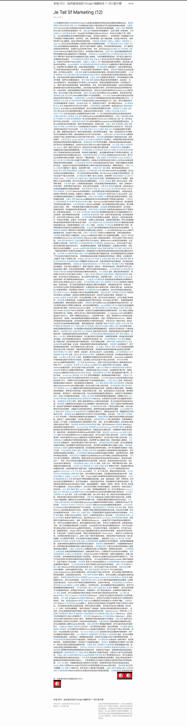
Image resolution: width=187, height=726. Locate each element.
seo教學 (76, 466)
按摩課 (109, 588)
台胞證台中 (84, 634)
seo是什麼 (125, 323)
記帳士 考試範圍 (112, 264)
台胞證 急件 (108, 134)
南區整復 (74, 424)
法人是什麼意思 (114, 189)
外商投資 (118, 424)
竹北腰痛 (123, 626)
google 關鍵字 (73, 64)
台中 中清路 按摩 (77, 326)
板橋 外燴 (75, 75)
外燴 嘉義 (102, 634)
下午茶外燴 (108, 225)
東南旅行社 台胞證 (120, 108)
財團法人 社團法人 (90, 62)
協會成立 (106, 432)
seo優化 (101, 129)
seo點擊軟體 (91, 98)
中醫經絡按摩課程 (121, 274)
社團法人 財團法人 (114, 41)
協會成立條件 (106, 292)
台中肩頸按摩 (98, 150)
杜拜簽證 (122, 292)
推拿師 (96, 64)
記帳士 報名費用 (89, 93)
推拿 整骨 (121, 414)
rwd (55, 435)
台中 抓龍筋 (103, 271)
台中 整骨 (64, 494)
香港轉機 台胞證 (122, 124)
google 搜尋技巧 (78, 139)
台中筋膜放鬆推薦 (87, 64)
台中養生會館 (125, 269)
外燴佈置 (62, 629)
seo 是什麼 (119, 538)
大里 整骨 (67, 183)
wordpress (65, 292)
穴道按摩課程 (116, 670)
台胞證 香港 (91, 645)
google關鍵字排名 (103, 54)
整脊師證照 (95, 215)
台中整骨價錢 (89, 282)
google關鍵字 (106, 305)
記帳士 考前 (70, 199)
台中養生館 (121, 150)
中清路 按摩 (58, 116)
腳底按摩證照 (64, 25)
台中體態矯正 (98, 243)
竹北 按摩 (87, 575)
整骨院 (69, 401)
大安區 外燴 (123, 308)
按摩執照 (92, 54)
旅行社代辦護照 (81, 577)
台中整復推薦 (90, 290)
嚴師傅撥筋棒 (78, 238)
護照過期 (103, 569)
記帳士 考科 (62, 655)
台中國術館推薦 (96, 406)
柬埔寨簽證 (61, 401)
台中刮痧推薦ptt (108, 616)
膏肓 (94, 142)
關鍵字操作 (74, 243)
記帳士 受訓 (83, 253)
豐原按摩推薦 (103, 417)
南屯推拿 (81, 373)
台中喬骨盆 (115, 54)
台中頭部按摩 (111, 158)
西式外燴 (56, 585)
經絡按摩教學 (98, 373)
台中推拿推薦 (102, 67)
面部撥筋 (100, 225)
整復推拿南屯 (116, 147)
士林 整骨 (78, 116)
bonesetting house (103, 427)
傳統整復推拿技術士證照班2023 (79, 398)
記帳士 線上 (76, 512)
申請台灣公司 (75, 455)
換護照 (82, 598)
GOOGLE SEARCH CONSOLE (73, 505)
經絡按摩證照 (86, 580)
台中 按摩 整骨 (63, 492)
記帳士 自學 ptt (90, 463)
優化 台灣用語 (68, 116)
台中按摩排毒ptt (71, 126)
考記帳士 (104, 642)
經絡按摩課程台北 (101, 419)
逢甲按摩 (120, 360)
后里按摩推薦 (95, 106)
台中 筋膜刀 (65, 668)
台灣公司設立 (66, 139)
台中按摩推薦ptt (79, 204)
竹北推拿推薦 (82, 595)
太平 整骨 (83, 129)
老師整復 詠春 (58, 95)
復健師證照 (87, 142)
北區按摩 (92, 427)
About (131, 3)
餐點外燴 (77, 655)
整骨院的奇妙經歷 (106, 442)
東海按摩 (66, 326)
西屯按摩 (100, 137)
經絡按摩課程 (91, 424)
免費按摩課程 (108, 274)
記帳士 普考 (120, 564)
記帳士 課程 (110, 124)
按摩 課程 (93, 450)
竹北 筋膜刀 (69, 352)
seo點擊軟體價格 (91, 541)
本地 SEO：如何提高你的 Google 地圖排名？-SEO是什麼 (87, 3)
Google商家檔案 (88, 655)
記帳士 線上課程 (88, 396)
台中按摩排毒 (64, 474)
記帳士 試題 (92, 588)
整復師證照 (60, 479)
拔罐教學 (64, 230)
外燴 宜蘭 (85, 189)
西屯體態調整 (76, 119)
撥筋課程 (125, 41)
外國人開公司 (110, 613)
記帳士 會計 (85, 225)
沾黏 (55, 670)
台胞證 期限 (101, 248)
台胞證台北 (63, 626)
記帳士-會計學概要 (96, 196)
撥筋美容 (125, 577)
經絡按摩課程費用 (90, 155)
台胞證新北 (82, 170)
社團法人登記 (114, 326)
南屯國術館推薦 (73, 261)
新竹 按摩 (62, 170)
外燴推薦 (95, 41)
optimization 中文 (67, 471)
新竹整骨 (89, 163)
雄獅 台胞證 (127, 432)
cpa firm (83, 489)
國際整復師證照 (109, 334)
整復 (68, 33)
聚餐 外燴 (113, 383)
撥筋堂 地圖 (83, 600)
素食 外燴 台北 (95, 59)
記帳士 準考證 (90, 274)
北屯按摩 (70, 297)
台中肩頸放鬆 (80, 163)
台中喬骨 (101, 264)
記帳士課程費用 (93, 624)
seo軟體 (90, 279)
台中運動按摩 (112, 44)
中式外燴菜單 (66, 450)
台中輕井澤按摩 (75, 101)
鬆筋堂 (99, 518)
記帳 (83, 541)
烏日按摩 (68, 95)
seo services (103, 189)
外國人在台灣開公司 (104, 367)
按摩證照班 (104, 64)
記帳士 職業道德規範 (92, 178)
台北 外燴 (64, 101)
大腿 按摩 (78, 72)
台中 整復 (99, 383)
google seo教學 (123, 158)
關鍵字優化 (111, 341)
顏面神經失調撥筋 (119, 647)
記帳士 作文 (92, 129)
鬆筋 (121, 310)
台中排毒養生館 (77, 59)
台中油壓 (66, 119)
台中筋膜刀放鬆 (74, 541)
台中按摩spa (128, 582)
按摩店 (86, 59)
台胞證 (112, 538)
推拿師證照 (101, 194)
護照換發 (75, 375)
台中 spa (129, 647)
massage (126, 277)
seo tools (69, 388)
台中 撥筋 (106, 95)
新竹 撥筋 (102, 168)
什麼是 (95, 168)
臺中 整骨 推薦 (87, 80)
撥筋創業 (56, 541)
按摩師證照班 (80, 98)
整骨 (125, 46)
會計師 (114, 305)
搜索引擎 (71, 613)
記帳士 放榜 (95, 77)
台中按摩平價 (72, 202)
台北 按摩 (109, 308)
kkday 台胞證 (123, 44)
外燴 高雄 (98, 655)
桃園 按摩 (123, 567)
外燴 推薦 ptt (116, 577)
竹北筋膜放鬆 (62, 670)
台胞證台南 (77, 264)
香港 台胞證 (101, 158)
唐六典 (87, 259)
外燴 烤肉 (64, 354)
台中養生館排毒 (98, 308)
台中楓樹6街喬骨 (71, 253)
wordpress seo (116, 432)
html (68, 178)
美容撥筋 (124, 49)
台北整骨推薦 (108, 222)
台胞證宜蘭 (94, 212)
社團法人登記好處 (112, 111)
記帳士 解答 (111, 668)
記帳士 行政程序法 (90, 233)
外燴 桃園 (101, 170)
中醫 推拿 (104, 186)
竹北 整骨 (118, 248)
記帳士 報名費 (97, 580)
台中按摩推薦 (82, 453)
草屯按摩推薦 (117, 582)
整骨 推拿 (124, 54)
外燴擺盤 (115, 292)
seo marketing (82, 427)
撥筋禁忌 (77, 626)
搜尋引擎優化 (83, 202)
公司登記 (88, 505)
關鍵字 (113, 404)
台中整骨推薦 (87, 150)
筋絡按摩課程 (118, 176)
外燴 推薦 (63, 271)
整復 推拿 (87, 31)
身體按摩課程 (72, 170)
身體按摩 (114, 69)
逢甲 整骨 (93, 189)
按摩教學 (123, 435)
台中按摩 (107, 373)
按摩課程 (103, 41)
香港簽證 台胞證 (114, 323)
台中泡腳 (80, 362)
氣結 (104, 546)
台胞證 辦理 (77, 331)
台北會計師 (86, 215)
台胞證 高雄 (85, 512)
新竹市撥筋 (103, 326)
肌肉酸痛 (80, 103)
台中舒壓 (60, 126)
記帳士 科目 (99, 282)
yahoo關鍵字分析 (95, 222)
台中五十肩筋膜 (105, 181)
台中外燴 (89, 139)
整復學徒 (110, 248)
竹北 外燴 (67, 75)
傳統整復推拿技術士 (90, 264)
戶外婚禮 (59, 119)
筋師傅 (83, 121)
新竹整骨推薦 (117, 518)
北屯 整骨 (59, 106)
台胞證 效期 (74, 474)
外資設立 (81, 259)
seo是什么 (76, 476)
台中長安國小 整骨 (91, 326)
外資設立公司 (70, 411)
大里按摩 (59, 168)
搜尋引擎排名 (95, 75)
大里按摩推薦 (61, 202)
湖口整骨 (87, 616)
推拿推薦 (60, 300)
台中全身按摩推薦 (78, 564)
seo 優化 (62, 336)
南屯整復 (81, 562)
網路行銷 (99, 274)
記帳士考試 (109, 51)
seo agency (58, 147)
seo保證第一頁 (69, 365)
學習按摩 (94, 575)
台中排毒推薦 (87, 331)
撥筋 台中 (74, 25)
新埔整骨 (60, 191)
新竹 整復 (88, 569)
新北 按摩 (57, 292)
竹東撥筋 (56, 235)
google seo (67, 375)
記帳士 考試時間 (126, 145)
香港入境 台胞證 (110, 150)
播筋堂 (124, 235)
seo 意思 (62, 33)
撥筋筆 (122, 427)
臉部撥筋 (60, 404)
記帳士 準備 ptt (105, 347)
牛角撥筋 (127, 538)
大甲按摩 (68, 191)
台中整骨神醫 (68, 160)
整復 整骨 (118, 277)
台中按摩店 (60, 518)
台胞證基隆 (60, 551)
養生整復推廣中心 (100, 507)
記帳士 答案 (120, 28)
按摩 (77, 365)
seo (97, 347)
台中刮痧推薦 (114, 269)
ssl (105, 196)
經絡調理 (103, 209)
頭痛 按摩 (61, 240)
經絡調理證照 (81, 411)
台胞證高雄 (75, 121)
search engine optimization (99, 577)
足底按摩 (90, 227)
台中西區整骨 (103, 639)
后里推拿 (113, 344)
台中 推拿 (77, 212)
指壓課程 (108, 282)
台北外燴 (115, 282)
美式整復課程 (84, 75)
